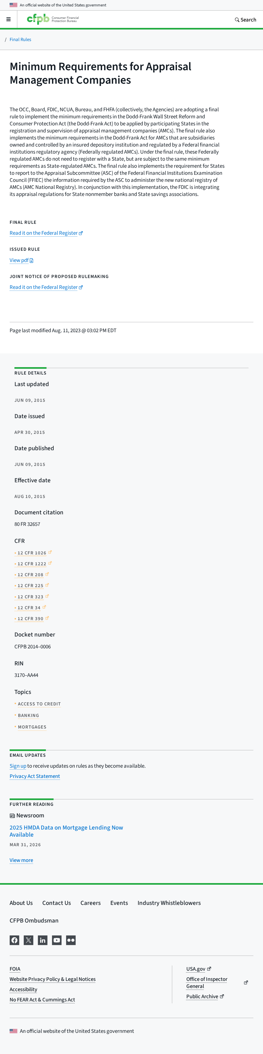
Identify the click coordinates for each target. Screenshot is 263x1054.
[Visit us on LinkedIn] (42, 939)
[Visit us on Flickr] (71, 939)
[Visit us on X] (28, 939)
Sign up (18, 766)
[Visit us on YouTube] (57, 939)
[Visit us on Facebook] (14, 939)
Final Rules (20, 39)
